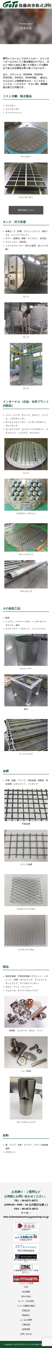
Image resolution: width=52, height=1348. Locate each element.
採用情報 (26, 1329)
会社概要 (26, 1292)
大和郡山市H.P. (26, 1240)
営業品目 (26, 1310)
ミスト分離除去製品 (26, 1306)
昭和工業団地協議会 (26, 1251)
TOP (26, 1287)
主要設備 (26, 1324)
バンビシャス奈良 (26, 1283)
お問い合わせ (26, 1334)
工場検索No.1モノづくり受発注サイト (26, 1271)
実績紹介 (26, 1315)
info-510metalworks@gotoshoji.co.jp (26, 1216)
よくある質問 (26, 1320)
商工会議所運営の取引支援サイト (26, 1261)
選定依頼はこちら (26, 210)
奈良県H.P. (26, 1230)
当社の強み (26, 1296)
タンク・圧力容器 (26, 1301)
